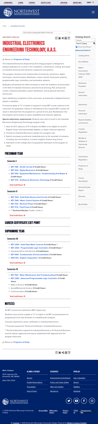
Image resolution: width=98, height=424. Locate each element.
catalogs (16, 423)
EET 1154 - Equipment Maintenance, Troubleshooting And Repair (38, 173)
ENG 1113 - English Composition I (24, 258)
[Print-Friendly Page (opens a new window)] (65, 38)
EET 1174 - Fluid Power (20, 207)
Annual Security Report (84, 188)
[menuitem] (10, 3)
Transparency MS (87, 412)
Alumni (20, 3)
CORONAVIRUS (8, 3)
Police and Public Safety (59, 382)
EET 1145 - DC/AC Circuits (22, 167)
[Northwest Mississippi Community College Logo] (21, 17)
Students (32, 3)
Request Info (77, 3)
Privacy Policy (65, 412)
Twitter (69, 401)
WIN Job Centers (56, 387)
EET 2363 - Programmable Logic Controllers (29, 248)
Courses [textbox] (79, 40)
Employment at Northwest (60, 378)
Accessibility (43, 411)
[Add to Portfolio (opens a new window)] (59, 38)
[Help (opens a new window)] (69, 38)
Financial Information (83, 112)
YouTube (76, 401)
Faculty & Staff (46, 3)
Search (89, 3)
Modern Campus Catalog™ (77, 423)
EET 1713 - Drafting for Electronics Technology (30, 180)
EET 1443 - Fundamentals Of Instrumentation (30, 254)
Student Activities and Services (85, 121)
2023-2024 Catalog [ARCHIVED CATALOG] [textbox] (38, 33)
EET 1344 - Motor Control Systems (25, 200)
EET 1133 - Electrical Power (22, 204)
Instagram (92, 401)
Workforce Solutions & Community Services (83, 142)
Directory (82, 196)
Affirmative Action (53, 412)
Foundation (31, 387)
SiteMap (77, 387)
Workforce (54, 391)
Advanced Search (82, 50)
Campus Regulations (83, 130)
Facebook (84, 401)
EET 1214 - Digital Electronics (23, 170)
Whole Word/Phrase (84, 47)
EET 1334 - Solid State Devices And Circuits (29, 197)
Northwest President (82, 84)
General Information (83, 93)
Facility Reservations (34, 382)
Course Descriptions (83, 179)
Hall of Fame (32, 391)
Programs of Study (22, 59)
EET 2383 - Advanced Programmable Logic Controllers (34, 278)
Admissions (83, 105)
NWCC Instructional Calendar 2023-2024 (84, 72)
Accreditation (83, 62)
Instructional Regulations (83, 158)
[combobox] (46, 32)
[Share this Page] (62, 38)
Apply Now (64, 3)
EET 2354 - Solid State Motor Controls (27, 244)
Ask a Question (79, 378)
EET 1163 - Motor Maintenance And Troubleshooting (33, 275)
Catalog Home (84, 56)
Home (4, 26)
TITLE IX (76, 412)
